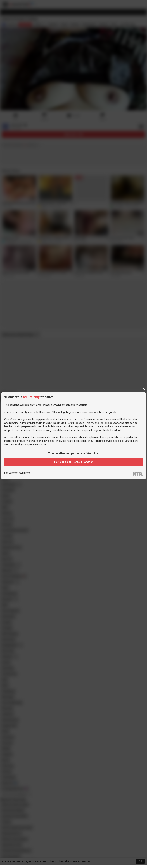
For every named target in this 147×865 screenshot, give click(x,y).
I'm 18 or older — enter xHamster (73, 461)
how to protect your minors (17, 473)
